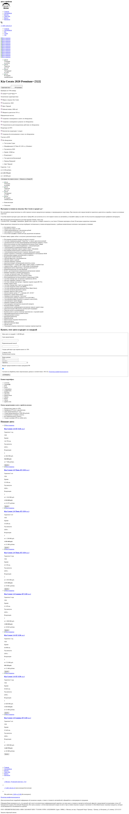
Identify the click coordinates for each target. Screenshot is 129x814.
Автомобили (8, 13)
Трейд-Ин (7, 16)
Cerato (6, 33)
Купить (7, 465)
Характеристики (5, 87)
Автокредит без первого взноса (9, 179)
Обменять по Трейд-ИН (26, 179)
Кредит (6, 14)
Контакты (7, 19)
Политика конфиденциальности (58, 371)
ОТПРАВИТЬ (6, 374)
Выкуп (6, 18)
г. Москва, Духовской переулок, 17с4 (15, 781)
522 (5, 35)
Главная (6, 11)
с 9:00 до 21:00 (17, 794)
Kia (5, 32)
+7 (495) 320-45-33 (9, 788)
